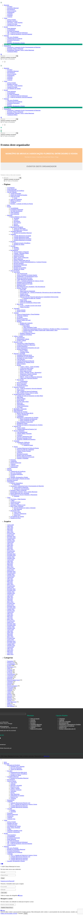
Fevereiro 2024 (11, 568)
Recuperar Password (12, 480)
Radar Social (23, 299)
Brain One (46, 756)
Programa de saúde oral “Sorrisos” (32, 298)
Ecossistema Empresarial (16, 209)
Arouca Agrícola (21, 310)
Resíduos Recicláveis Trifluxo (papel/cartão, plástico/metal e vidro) (40, 330)
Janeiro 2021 (10, 622)
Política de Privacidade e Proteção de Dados (18, 478)
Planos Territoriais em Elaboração (28, 419)
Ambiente (16, 313)
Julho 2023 (10, 578)
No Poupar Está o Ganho (26, 375)
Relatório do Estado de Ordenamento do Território (30, 425)
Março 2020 (10, 637)
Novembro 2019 (11, 642)
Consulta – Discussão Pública (21, 253)
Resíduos (19, 321)
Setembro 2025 (11, 541)
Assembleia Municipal (13, 8)
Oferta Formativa (21, 363)
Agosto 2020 (10, 629)
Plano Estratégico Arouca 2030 (25, 422)
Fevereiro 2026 (11, 533)
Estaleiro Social (24, 294)
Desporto (9, 694)
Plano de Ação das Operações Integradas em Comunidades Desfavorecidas (39, 297)
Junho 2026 (10, 527)
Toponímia (16, 249)
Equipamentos (10, 12)
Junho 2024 (10, 562)
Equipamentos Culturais (23, 339)
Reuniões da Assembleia (20, 267)
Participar (6, 35)
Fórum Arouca (20, 390)
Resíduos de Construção (26, 323)
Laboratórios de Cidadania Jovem (25, 362)
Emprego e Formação (19, 387)
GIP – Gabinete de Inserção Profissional (17, 32)
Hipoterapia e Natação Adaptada (28, 374)
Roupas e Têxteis (27, 331)
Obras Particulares (24, 443)
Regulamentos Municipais (20, 265)
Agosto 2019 (10, 647)
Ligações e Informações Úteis (24, 436)
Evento (15, 198)
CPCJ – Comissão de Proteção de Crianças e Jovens (30, 281)
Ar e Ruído (20, 317)
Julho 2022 (10, 596)
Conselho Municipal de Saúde (21, 237)
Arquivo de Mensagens (20, 228)
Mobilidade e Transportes (20, 409)
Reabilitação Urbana (22, 423)
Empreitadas (17, 484)
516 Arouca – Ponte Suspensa (14, 22)
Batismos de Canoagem (26, 369)
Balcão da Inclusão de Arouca (24, 278)
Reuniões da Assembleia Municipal (23, 232)
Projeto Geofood (21, 311)
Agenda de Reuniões (15, 193)
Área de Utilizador (12, 192)
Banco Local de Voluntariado (27, 291)
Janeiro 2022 (10, 605)
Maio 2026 (10, 529)
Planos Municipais (18, 259)
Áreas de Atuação (11, 11)
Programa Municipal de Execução (25, 457)
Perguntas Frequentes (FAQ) (24, 438)
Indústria (9, 697)
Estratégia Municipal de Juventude (22, 240)
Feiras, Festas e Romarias (16, 506)
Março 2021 (10, 619)
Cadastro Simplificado (22, 414)
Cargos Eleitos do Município (21, 487)
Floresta (16, 446)
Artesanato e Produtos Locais (17, 505)
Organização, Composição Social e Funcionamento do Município (24, 47)
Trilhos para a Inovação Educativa (29, 378)
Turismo (9, 700)
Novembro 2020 (11, 625)
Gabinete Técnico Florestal (24, 451)
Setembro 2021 (11, 610)
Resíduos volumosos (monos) (27, 333)
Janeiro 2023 (10, 587)
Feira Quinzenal (18, 509)
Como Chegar (17, 512)
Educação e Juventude (19, 353)
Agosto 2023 (10, 577)
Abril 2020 (10, 635)
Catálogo (16, 219)
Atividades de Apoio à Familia (24, 358)
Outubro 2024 (10, 557)
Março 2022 (10, 602)
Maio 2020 (10, 634)
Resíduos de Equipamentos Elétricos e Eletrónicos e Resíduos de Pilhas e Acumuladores (45, 329)
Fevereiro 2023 (11, 586)
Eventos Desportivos (22, 346)
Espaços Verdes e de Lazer (24, 320)
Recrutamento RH (63, 723)
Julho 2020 (10, 631)
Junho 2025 (10, 545)
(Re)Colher (23, 289)
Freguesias (10, 15)
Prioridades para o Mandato (21, 230)
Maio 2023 (10, 581)
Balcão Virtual (7, 44)
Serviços (9, 41)
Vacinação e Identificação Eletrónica (26, 439)
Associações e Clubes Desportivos (25, 343)
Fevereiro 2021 (11, 621)
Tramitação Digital (28, 445)
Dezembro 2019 (11, 641)
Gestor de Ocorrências (16, 199)
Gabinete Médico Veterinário (24, 433)
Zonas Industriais (11, 28)
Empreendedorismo (12, 686)
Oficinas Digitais (21, 398)
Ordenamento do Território (20, 411)
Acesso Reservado (12, 189)
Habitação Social (21, 285)
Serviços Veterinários (19, 430)
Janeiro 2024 (10, 570)
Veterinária (10, 683)
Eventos (9, 665)
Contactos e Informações (20, 513)
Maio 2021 (10, 616)
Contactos (9, 16)
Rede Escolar (20, 379)
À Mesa (12, 500)
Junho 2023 (10, 580)
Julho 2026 (10, 526)
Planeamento (10, 667)
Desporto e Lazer (18, 342)
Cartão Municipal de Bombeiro (25, 279)
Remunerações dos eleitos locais (18, 772)
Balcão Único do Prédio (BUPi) (25, 413)
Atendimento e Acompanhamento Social (27, 276)
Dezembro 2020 (11, 623)
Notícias (9, 468)
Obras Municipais (18, 410)
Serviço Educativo (21, 384)
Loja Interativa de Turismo (14, 25)
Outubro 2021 (10, 609)
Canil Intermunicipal (22, 432)
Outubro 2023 (10, 574)
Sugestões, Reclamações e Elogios (16, 43)
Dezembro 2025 (11, 536)
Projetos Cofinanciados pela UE (22, 260)
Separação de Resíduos (26, 334)
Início (8, 205)
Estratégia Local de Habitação (24, 282)
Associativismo (21, 337)
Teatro (8, 668)
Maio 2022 (10, 599)
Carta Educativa (21, 359)
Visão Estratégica (14, 212)
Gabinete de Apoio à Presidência (22, 243)
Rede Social (20, 304)
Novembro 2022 (11, 590)
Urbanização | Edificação (23, 442)
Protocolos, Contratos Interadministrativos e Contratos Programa (30, 262)
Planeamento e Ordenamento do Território (27, 417)
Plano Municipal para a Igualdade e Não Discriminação (31, 286)
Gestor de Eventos (15, 196)
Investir (6, 27)
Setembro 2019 (11, 645)
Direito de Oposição (19, 256)
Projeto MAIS (20, 400)
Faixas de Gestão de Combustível (25, 449)
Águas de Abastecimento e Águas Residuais (28, 314)
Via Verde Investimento (13, 31)
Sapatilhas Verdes (24, 352)
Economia (9, 672)
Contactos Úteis (14, 465)
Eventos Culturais (21, 340)
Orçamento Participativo (13, 40)
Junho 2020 (10, 632)
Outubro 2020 (10, 626)
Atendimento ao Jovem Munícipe (25, 356)
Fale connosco (17, 222)
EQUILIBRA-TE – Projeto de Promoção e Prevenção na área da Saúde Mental (40, 292)
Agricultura (16, 308)
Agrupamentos (24, 381)
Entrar (21, 895)
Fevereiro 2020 (11, 638)
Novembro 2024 (11, 555)
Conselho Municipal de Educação (25, 361)
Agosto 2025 (10, 542)
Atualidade (10, 688)
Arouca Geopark (11, 19)
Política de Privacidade (36, 729)
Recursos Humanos (19, 263)
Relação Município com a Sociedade (19, 493)
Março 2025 (10, 549)
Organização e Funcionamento (21, 489)
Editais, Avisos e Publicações (21, 257)
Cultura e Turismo (18, 336)
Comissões (10, 13)
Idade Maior (20, 397)
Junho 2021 (10, 615)
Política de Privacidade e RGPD (9, 913)
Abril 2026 (10, 530)
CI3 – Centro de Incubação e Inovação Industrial (19, 34)
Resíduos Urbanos (25, 324)
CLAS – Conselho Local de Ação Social (30, 305)
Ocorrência (13, 202)
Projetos (19, 365)
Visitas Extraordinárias (22, 406)
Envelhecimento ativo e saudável (22, 394)
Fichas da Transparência (16, 483)
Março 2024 (10, 567)
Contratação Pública (12, 51)
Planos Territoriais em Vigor (27, 420)
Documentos (17, 221)
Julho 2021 (10, 613)
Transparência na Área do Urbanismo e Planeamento (23, 494)
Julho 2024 (10, 561)
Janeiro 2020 (10, 639)
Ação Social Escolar (22, 273)
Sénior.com (20, 403)
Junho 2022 (10, 597)
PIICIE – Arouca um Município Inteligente (31, 377)
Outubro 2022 (10, 591)
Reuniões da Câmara (19, 244)
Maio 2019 (10, 651)
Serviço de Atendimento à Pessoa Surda (30, 302)
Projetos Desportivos (22, 349)
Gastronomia (10, 675)
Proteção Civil (17, 426)
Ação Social (17, 272)
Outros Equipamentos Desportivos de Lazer (28, 347)
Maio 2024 (10, 564)
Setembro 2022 (11, 593)
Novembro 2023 (11, 573)
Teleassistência (20, 404)
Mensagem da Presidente (16, 227)
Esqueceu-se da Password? (7, 881)
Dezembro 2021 (11, 606)
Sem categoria (10, 706)
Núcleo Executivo (24, 307)
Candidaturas (20, 416)
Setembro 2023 (11, 575)
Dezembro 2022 (11, 589)
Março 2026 (10, 532)
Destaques (9, 704)
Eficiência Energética (22, 318)
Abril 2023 (10, 583)
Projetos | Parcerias (22, 288)
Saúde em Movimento (25, 301)
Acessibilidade (11, 187)
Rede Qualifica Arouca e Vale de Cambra (27, 393)
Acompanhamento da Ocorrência (15, 190)
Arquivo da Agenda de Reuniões (18, 195)
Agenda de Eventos (12, 24)
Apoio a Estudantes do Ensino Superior (27, 275)
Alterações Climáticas (22, 315)
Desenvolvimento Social (13, 680)
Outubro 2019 (10, 644)
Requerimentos (17, 266)
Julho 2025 (10, 543)
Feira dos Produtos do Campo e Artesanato (25, 507)
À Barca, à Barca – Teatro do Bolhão (29, 366)
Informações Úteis (15, 510)
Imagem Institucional (15, 462)
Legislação (19, 435)
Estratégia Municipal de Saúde (24, 283)
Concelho (12, 246)
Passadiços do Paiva (12, 21)
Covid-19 (9, 671)
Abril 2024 (10, 565)
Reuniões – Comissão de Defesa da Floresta (21, 203)
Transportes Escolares (22, 385)
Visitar (5, 18)
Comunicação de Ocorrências (14, 38)
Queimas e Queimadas (22, 458)
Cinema (9, 691)
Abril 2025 (10, 548)
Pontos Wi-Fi (17, 515)
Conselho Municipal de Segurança (22, 238)
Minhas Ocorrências (15, 200)
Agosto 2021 (10, 612)
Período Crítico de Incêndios (24, 455)
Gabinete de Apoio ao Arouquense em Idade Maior (30, 395)
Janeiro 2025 (10, 552)
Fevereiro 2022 (11, 603)
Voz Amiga (20, 407)
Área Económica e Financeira (21, 251)
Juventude (9, 670)
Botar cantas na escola (25, 371)
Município (6, 5)
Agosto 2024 (10, 559)
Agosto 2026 (10, 525)
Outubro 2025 (10, 539)
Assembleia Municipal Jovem (24, 355)
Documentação (11, 9)
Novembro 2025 (11, 538)
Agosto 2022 (10, 594)
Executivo (9, 6)
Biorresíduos (26, 326)
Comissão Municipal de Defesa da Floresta (28, 448)
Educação (9, 696)
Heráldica (16, 247)
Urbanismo (16, 441)
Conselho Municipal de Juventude (22, 235)
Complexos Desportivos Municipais (26, 345)
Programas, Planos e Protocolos (15, 48)
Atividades (16, 218)
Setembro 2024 (11, 558)
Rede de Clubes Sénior (23, 401)
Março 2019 (10, 654)
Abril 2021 (10, 618)
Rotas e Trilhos (24, 350)
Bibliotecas (16, 225)
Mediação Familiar (25, 295)
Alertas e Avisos (21, 427)
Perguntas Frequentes (22, 454)
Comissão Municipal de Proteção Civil (27, 429)
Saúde (8, 703)
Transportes (10, 661)
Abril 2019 (10, 653)
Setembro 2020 (11, 628)
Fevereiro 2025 (11, 551)
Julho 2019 (10, 648)
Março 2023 (10, 584)
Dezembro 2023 (11, 571)
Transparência (7, 45)
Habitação (9, 678)
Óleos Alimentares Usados (30, 327)
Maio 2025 (10, 546)
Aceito (25, 913)
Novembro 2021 (11, 607)
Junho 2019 (10, 650)
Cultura (9, 693)
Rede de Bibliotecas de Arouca (18, 216)
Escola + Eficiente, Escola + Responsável (30, 372)
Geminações (13, 461)
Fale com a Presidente (12, 37)
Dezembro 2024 (11, 554)
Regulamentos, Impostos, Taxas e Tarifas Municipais (20, 50)
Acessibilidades (11, 29)
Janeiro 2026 (10, 535)
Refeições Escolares (22, 382)
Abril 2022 (10, 600)
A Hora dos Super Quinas (26, 368)
